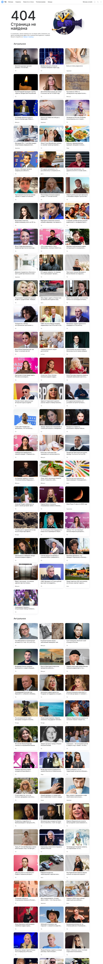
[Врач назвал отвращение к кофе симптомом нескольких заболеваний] (77, 919)
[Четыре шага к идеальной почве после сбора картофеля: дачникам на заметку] (26, 524)
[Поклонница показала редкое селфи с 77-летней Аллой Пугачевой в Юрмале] (51, 189)
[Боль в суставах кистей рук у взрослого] (51, 112)
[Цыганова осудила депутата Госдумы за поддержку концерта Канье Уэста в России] (51, 815)
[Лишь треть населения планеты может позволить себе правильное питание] (51, 473)
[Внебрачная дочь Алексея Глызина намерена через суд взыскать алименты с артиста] (51, 60)
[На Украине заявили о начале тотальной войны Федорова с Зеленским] (26, 473)
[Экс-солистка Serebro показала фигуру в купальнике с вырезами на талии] (26, 705)
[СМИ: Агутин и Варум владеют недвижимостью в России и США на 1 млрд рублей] (51, 318)
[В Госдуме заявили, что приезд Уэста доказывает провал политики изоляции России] (51, 267)
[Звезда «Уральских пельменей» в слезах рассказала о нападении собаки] (51, 421)
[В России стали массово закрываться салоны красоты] (51, 447)
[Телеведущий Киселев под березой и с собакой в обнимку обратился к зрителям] (26, 815)
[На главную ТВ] (5, 2)
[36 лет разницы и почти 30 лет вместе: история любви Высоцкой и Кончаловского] (26, 730)
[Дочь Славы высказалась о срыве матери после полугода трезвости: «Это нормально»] (26, 241)
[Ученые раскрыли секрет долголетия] (51, 344)
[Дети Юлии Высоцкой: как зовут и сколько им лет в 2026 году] (51, 86)
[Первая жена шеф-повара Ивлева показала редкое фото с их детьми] (77, 790)
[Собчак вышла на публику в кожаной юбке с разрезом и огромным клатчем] (51, 550)
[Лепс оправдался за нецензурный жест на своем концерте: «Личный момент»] (26, 653)
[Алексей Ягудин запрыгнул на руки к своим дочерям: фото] (26, 498)
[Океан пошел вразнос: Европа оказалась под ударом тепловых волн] (51, 841)
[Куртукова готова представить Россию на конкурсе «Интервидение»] (26, 370)
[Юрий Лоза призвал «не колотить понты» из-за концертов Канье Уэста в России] (77, 292)
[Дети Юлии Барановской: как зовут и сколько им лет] (26, 344)
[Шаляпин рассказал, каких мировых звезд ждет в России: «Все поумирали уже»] (51, 730)
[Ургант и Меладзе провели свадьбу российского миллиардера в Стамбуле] (26, 163)
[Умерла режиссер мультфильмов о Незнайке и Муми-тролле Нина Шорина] (77, 189)
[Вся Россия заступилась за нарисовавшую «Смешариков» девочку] (77, 473)
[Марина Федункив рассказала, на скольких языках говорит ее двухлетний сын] (77, 841)
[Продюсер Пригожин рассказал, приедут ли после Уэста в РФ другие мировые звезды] (77, 447)
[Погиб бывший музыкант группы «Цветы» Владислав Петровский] (26, 86)
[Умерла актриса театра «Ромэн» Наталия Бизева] (51, 867)
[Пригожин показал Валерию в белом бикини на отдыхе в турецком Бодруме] (77, 267)
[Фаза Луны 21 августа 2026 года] (77, 498)
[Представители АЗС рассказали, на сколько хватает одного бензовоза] (77, 576)
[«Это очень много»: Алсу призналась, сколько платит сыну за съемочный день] (51, 241)
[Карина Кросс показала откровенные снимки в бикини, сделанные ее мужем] (51, 498)
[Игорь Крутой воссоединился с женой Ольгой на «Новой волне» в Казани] (51, 893)
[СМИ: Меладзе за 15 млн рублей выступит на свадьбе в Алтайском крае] (51, 576)
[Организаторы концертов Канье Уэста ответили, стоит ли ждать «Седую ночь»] (51, 944)
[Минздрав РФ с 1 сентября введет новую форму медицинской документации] (26, 138)
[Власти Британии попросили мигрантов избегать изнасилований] (51, 790)
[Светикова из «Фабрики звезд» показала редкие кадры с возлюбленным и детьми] (26, 550)
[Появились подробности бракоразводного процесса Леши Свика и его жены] (26, 944)
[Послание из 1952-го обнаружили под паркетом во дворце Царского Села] (77, 86)
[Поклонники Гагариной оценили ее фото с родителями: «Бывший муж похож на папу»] (26, 292)
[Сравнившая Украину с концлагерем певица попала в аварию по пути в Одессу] (26, 602)
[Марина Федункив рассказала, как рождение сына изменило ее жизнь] (77, 944)
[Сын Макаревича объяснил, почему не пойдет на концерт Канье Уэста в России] (77, 627)
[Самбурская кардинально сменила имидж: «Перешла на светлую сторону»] (26, 447)
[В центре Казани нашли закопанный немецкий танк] (51, 764)
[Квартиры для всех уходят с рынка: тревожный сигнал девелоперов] (77, 602)
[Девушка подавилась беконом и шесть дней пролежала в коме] (26, 267)
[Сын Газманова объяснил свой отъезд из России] (77, 764)
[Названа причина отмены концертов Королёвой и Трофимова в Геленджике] (26, 893)
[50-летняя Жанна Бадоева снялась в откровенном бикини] (26, 867)
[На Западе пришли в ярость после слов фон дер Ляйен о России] (26, 112)
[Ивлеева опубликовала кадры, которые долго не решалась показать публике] (77, 241)
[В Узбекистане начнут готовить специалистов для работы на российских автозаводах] (51, 627)
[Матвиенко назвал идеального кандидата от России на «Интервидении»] (77, 318)
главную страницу (28, 37)
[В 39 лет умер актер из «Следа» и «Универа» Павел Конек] (77, 653)
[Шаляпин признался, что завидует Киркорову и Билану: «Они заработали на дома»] (77, 550)
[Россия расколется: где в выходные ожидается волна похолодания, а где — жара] (26, 841)
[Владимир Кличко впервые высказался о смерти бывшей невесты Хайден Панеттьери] (26, 790)
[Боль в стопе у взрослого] (77, 60)
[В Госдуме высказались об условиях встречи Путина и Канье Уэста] (77, 395)
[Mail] (2, 2)
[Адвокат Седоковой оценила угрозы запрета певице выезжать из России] (51, 395)
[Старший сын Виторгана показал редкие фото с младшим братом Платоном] (77, 215)
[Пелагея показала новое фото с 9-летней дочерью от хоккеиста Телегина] (77, 815)
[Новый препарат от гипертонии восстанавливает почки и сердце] (51, 919)
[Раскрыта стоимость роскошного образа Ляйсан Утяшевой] (77, 421)
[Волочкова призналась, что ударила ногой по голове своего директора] (77, 163)
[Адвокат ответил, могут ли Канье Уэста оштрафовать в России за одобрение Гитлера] (51, 679)
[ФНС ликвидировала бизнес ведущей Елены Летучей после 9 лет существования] (26, 679)
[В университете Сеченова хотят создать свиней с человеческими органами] (26, 627)
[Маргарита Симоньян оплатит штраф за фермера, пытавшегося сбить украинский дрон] (51, 215)
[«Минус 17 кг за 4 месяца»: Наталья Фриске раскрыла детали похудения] (77, 524)
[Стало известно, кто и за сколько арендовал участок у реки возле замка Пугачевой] (26, 919)
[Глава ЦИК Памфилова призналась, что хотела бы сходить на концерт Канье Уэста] (26, 421)
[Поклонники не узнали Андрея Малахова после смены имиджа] (77, 344)
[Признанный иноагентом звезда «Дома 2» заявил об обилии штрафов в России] (26, 189)
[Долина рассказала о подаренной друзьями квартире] (77, 705)
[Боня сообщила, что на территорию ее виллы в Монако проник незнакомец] (77, 893)
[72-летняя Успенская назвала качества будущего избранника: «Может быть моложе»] (51, 602)
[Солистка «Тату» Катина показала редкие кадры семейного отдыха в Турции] (51, 370)
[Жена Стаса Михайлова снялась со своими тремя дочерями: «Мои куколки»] (51, 138)
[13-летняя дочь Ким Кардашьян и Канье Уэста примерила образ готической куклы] (51, 524)
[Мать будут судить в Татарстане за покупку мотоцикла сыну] (51, 292)
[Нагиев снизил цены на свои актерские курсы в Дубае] (26, 395)
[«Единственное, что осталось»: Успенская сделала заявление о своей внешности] (77, 679)
